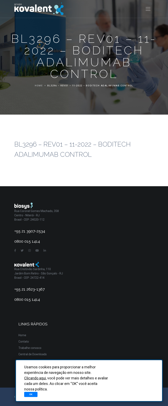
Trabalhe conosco (29, 348)
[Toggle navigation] (148, 9)
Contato (23, 341)
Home (39, 85)
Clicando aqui (35, 378)
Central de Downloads (32, 354)
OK (30, 394)
